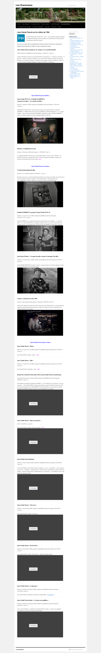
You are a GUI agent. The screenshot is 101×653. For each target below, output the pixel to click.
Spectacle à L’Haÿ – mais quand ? (76, 63)
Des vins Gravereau (73, 68)
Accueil (19, 24)
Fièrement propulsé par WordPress (76, 649)
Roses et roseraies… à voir (75, 75)
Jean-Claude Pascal (65, 24)
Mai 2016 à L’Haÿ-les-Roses (75, 73)
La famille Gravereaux (55, 24)
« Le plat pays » (50, 594)
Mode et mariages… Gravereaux (76, 64)
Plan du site (53, 26)
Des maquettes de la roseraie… (75, 43)
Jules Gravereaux (26, 24)
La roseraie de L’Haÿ (35, 24)
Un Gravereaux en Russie (74, 69)
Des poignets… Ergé (73, 61)
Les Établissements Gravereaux (24, 26)
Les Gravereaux (24, 5)
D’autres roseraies (45, 24)
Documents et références (38, 26)
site (22, 44)
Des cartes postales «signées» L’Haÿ (76, 52)
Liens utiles (47, 26)
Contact (59, 26)
